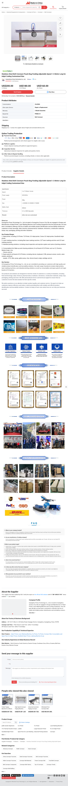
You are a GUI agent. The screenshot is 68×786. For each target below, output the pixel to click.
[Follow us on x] (57, 775)
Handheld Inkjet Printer (24, 636)
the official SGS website (41, 594)
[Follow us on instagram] (59, 775)
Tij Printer (40, 634)
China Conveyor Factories (9, 756)
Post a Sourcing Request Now (47, 682)
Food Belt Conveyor (54, 760)
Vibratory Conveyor (8, 749)
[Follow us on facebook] (54, 775)
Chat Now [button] (51, 92)
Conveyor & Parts (31, 12)
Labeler (20, 728)
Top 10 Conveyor (39, 764)
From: (9, 659)
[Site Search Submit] (44, 7)
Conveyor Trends (51, 764)
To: (10, 664)
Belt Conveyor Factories (42, 756)
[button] (2, 3)
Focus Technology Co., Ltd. (22, 781)
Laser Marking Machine (25, 634)
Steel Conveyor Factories (26, 756)
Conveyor (40, 12)
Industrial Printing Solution (41, 731)
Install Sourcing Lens (9, 778)
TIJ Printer (36, 725)
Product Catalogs (25, 722)
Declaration (51, 781)
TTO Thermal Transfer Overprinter (10, 728)
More (3, 771)
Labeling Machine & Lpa (37, 636)
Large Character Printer (40, 728)
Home (3, 12)
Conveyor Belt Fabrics (25, 764)
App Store (5, 775)
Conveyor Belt (48, 634)
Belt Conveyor (48, 12)
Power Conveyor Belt (40, 760)
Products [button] (16, 7)
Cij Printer (34, 634)
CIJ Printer (20, 725)
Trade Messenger (28, 775)
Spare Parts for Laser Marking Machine (26, 731)
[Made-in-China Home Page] (34, 2)
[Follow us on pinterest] (64, 775)
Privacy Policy (59, 781)
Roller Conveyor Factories (9, 760)
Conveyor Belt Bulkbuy (9, 768)
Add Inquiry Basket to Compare (34, 64)
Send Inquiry (17, 92)
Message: (8, 668)
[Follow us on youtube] (62, 775)
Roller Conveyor (20, 749)
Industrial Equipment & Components (16, 12)
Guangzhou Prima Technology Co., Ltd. (16, 79)
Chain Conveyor (32, 749)
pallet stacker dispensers (8, 725)
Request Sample (30, 96)
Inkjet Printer (14, 634)
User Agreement (43, 781)
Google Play (16, 775)
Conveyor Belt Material (25, 760)
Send (14, 682)
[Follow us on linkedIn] (48, 778)
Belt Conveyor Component (9, 764)
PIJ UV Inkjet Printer (55, 728)
